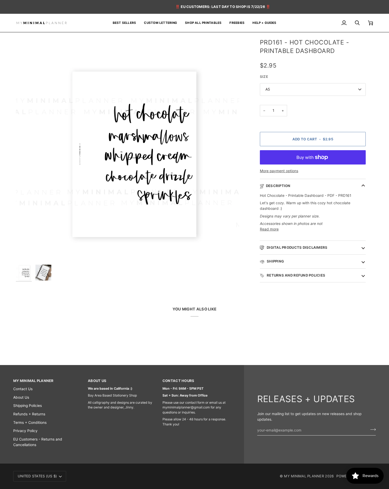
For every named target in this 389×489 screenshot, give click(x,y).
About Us (21, 397)
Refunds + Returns (29, 414)
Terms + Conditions (30, 422)
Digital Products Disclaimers (297, 247)
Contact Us (23, 389)
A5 (267, 89)
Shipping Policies (27, 405)
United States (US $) (37, 476)
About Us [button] (97, 381)
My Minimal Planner (304, 476)
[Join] (371, 429)
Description (278, 186)
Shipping (275, 261)
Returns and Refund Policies (295, 275)
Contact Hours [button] (178, 381)
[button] (203, 23)
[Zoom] (127, 150)
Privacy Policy (25, 431)
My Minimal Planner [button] (33, 381)
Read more (269, 229)
